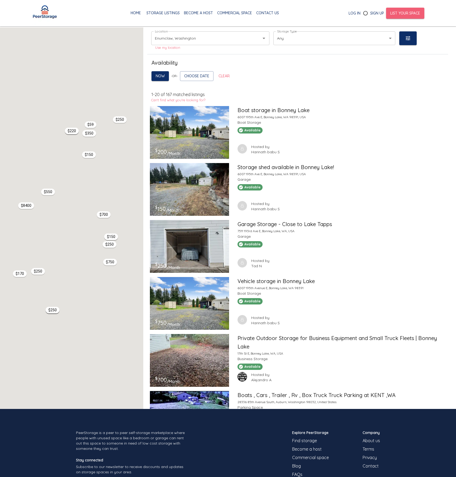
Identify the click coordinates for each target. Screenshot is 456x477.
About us (371, 440)
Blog (296, 466)
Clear (224, 76)
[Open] (264, 38)
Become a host (307, 449)
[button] (111, 236)
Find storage (304, 440)
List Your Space (405, 13)
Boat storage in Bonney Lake (274, 110)
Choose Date (196, 76)
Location (161, 31)
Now (160, 76)
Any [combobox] (280, 38)
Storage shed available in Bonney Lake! (286, 167)
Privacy (370, 457)
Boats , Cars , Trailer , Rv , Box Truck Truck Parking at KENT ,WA (317, 395)
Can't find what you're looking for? (178, 100)
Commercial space (310, 457)
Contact (371, 466)
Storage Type (287, 31)
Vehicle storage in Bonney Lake (276, 281)
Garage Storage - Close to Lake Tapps (285, 224)
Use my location (167, 47)
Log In (354, 13)
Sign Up (377, 13)
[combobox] (203, 38)
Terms (368, 449)
